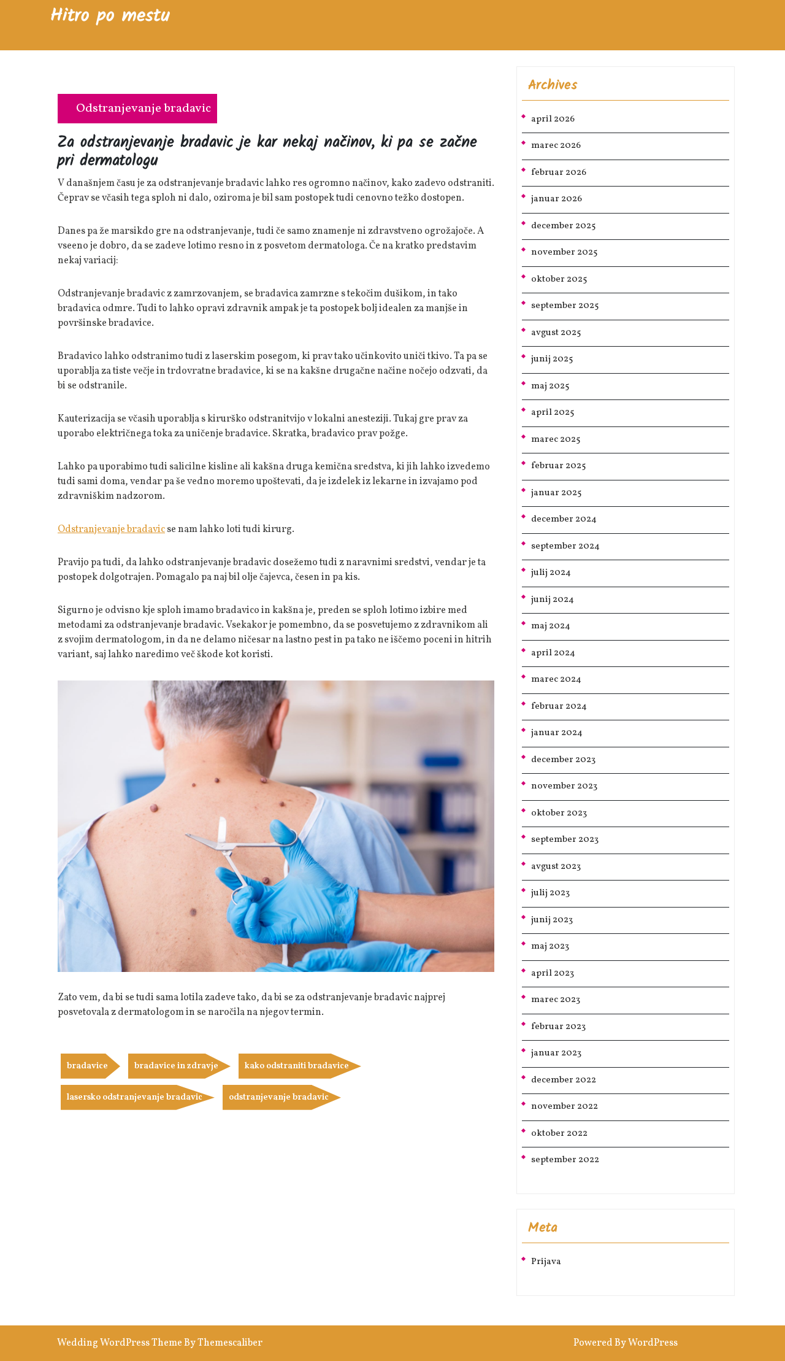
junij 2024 (552, 599)
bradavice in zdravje (176, 1066)
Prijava (546, 1261)
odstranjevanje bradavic (279, 1097)
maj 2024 (550, 626)
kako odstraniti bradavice (297, 1066)
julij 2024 (551, 572)
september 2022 (565, 1160)
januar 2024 (557, 733)
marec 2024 (556, 679)
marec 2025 (555, 439)
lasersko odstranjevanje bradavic (134, 1097)
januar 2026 (556, 199)
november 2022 (564, 1106)
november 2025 (564, 252)
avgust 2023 (556, 866)
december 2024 (564, 519)
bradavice (87, 1066)
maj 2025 (550, 386)
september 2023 (565, 839)
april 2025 (552, 412)
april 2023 (552, 973)
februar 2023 (558, 1026)
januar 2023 (556, 1053)
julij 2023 (550, 893)
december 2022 (563, 1080)
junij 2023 (552, 920)
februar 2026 (558, 172)
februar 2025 (558, 466)
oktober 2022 (559, 1133)
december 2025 (563, 226)
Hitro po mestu (110, 16)
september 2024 (565, 546)
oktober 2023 (559, 813)
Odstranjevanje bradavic (143, 108)
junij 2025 (552, 359)
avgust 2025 (556, 332)
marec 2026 (556, 145)
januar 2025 (556, 493)
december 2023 (563, 760)
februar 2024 (559, 706)
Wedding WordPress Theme (119, 1343)
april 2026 (553, 119)
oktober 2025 (559, 279)
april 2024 (553, 653)
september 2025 (565, 305)
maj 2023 (550, 946)
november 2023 (564, 786)
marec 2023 (555, 999)
